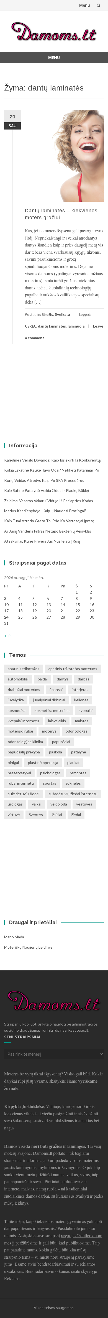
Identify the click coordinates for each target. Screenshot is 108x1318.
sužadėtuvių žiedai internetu (72, 793)
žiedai (76, 814)
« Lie (8, 635)
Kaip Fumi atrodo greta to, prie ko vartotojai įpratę (49, 520)
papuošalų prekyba (24, 752)
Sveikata (62, 314)
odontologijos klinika (25, 741)
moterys (49, 731)
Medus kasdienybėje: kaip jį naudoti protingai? (45, 510)
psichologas (50, 772)
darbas (83, 679)
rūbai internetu (21, 783)
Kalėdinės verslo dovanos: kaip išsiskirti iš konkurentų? (53, 460)
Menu (84, 5)
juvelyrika (16, 699)
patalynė (78, 752)
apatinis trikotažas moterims (72, 668)
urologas (15, 804)
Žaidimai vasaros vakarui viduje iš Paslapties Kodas (48, 500)
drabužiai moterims (24, 689)
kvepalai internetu (23, 720)
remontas (78, 772)
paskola (55, 752)
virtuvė (14, 814)
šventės (36, 814)
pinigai (13, 762)
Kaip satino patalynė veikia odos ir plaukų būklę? (46, 490)
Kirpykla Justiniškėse (24, 1106)
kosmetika (16, 710)
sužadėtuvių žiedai (23, 793)
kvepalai (85, 710)
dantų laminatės (52, 326)
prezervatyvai (19, 772)
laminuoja (76, 326)
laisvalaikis (57, 720)
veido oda (58, 804)
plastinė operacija (43, 762)
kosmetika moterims (52, 710)
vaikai (36, 804)
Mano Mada (14, 936)
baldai (43, 679)
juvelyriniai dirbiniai (49, 699)
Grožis (47, 314)
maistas (81, 720)
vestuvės (84, 804)
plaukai (73, 762)
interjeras (80, 689)
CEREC (30, 326)
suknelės (73, 783)
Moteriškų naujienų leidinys (28, 947)
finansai (56, 689)
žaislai (57, 814)
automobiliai (18, 679)
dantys (63, 679)
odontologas (77, 731)
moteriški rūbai (20, 731)
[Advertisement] (38, 393)
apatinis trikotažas (23, 668)
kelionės (81, 699)
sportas (49, 783)
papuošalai (61, 741)
